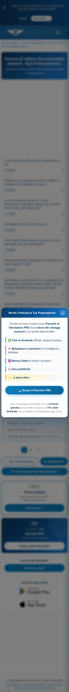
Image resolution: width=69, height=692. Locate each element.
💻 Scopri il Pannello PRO (34, 390)
